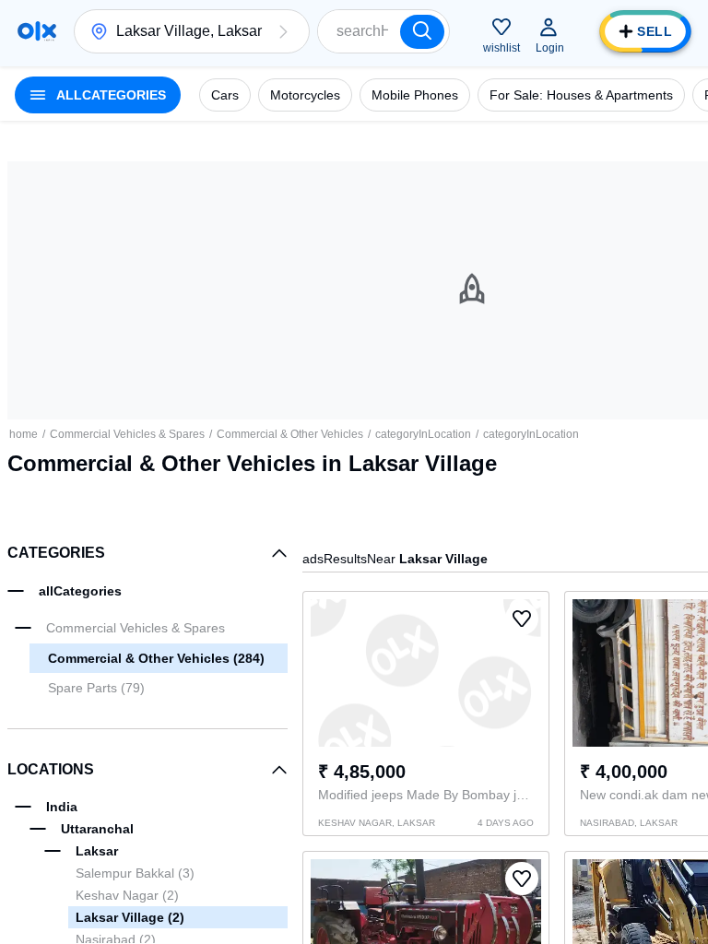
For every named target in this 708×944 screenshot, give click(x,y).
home (23, 434)
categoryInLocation (423, 434)
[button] (283, 31)
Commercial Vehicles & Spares (127, 434)
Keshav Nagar (127, 895)
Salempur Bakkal (135, 873)
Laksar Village (130, 917)
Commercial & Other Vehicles (290, 434)
